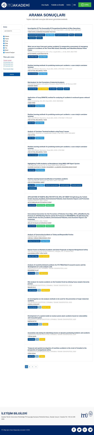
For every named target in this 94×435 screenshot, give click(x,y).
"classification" (32, 188)
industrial (60, 89)
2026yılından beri (8, 62)
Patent (7, 39)
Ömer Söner (32, 106)
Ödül (6, 45)
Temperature (32, 38)
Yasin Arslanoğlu (33, 73)
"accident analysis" (65, 185)
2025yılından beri (8, 64)
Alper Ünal (31, 356)
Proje (6, 41)
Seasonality (78, 35)
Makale (7, 36)
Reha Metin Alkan (33, 56)
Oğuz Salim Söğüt (33, 256)
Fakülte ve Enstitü (57, 5)
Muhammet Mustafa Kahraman (36, 35)
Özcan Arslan (32, 205)
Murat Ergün (32, 170)
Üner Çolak (31, 273)
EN (75, 5)
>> (36, 366)
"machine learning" (76, 185)
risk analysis (53, 89)
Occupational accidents (62, 35)
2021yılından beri (8, 66)
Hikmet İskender (33, 89)
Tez (6, 48)
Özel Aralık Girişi (8, 69)
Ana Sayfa (45, 5)
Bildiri (6, 50)
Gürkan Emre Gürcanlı (34, 241)
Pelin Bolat (31, 339)
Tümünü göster (7, 60)
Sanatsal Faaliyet (9, 52)
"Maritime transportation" (51, 185)
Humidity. (39, 38)
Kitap (6, 43)
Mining (71, 35)
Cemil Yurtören (32, 290)
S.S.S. (69, 5)
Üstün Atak (31, 122)
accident (67, 89)
